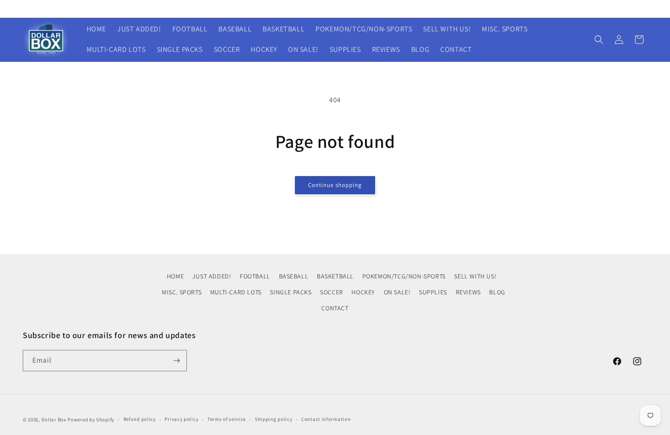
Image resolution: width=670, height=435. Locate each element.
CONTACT (334, 308)
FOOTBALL (255, 276)
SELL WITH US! (475, 276)
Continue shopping (335, 185)
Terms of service (226, 419)
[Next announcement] (457, 8)
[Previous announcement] (213, 8)
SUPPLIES (433, 292)
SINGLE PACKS (290, 292)
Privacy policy (181, 419)
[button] (599, 40)
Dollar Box (54, 419)
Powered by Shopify (90, 419)
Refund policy (140, 419)
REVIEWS (468, 292)
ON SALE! (397, 292)
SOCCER (331, 292)
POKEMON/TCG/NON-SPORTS (404, 276)
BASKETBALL (335, 276)
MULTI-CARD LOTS (236, 292)
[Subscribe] (176, 360)
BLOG (497, 292)
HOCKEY (363, 292)
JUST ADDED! (212, 276)
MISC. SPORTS (181, 292)
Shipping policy (274, 419)
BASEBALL (294, 276)
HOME (175, 276)
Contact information (325, 419)
